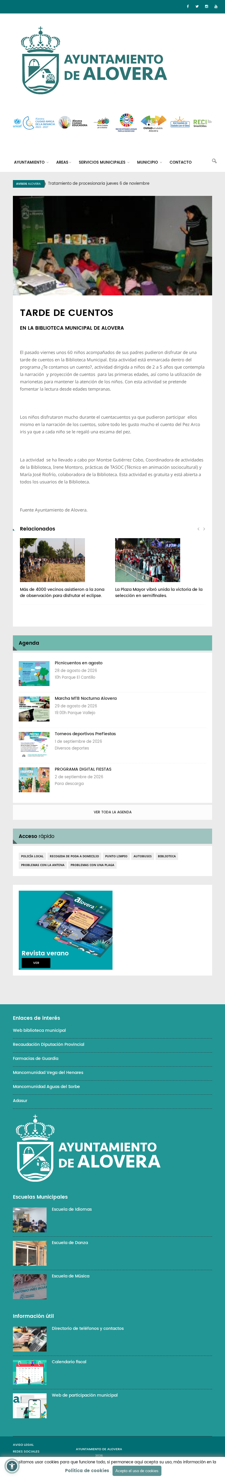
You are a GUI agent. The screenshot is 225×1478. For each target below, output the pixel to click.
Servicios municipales (103, 163)
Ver (36, 963)
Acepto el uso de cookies (136, 1471)
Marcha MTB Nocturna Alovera (86, 698)
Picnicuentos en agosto (79, 663)
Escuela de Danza (70, 1242)
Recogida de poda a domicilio (74, 856)
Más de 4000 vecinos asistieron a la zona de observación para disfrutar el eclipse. (62, 592)
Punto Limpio (116, 856)
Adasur (20, 1100)
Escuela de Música (70, 1276)
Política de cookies (87, 1470)
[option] (120, 184)
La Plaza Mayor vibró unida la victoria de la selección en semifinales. (158, 592)
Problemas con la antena (42, 865)
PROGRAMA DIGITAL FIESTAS (83, 769)
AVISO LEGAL (23, 1445)
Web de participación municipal (85, 1395)
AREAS (62, 163)
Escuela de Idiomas (72, 1209)
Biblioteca (167, 856)
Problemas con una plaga (92, 865)
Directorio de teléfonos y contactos (88, 1328)
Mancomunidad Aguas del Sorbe (46, 1086)
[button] (12, 1466)
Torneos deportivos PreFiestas (85, 734)
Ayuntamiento (30, 163)
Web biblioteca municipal (39, 1030)
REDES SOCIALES (26, 1451)
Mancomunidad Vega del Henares (48, 1072)
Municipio (148, 163)
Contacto (181, 163)
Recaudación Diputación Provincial (48, 1044)
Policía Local (32, 856)
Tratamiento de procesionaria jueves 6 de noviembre (98, 184)
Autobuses (143, 856)
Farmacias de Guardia (35, 1058)
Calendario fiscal (69, 1362)
